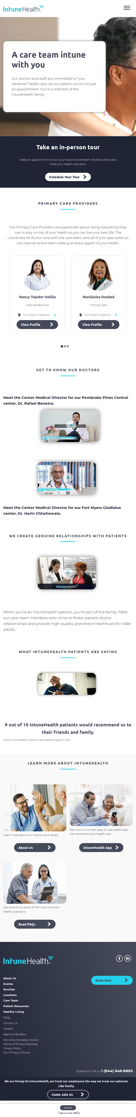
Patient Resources (16, 1006)
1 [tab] (62, 346)
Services (9, 989)
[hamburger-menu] (127, 8)
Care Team (10, 1000)
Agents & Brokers (14, 1034)
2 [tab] (65, 346)
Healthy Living (13, 1011)
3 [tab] (68, 346)
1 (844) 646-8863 (117, 1071)
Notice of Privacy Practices (20, 1044)
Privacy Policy (12, 1048)
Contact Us (10, 1023)
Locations (10, 995)
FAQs (6, 1017)
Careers (8, 1028)
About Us (9, 978)
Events (8, 984)
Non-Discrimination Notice (20, 1040)
